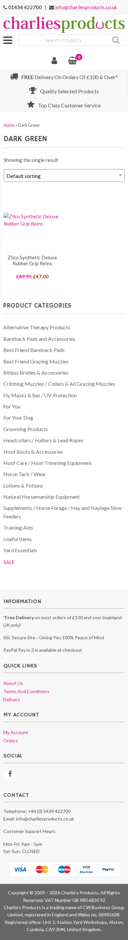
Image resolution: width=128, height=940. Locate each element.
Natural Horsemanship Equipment (41, 496)
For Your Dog (18, 417)
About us (13, 683)
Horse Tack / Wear (24, 474)
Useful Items (17, 539)
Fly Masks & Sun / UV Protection (40, 395)
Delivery (11, 699)
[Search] (116, 40)
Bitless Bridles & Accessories (36, 372)
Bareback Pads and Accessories (39, 339)
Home (9, 125)
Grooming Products (25, 429)
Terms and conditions (26, 691)
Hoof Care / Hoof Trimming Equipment (47, 463)
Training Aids (18, 527)
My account (15, 732)
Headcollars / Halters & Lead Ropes (43, 440)
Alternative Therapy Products (36, 327)
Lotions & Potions (23, 485)
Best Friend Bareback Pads (34, 350)
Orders (10, 740)
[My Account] (54, 61)
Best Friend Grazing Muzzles (36, 361)
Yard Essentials (20, 550)
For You (11, 406)
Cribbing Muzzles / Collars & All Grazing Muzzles (59, 384)
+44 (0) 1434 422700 (49, 811)
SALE (9, 562)
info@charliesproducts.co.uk (86, 7)
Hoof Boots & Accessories (33, 451)
